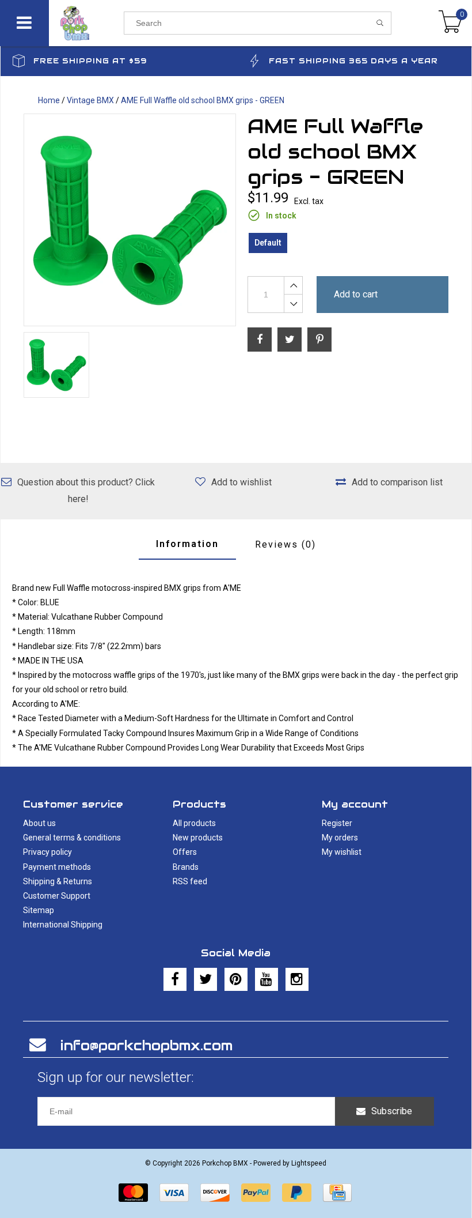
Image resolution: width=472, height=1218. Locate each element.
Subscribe (391, 1111)
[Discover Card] (215, 1192)
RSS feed (190, 881)
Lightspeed (308, 1163)
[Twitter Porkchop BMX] (205, 979)
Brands (186, 867)
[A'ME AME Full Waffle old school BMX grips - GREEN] (129, 220)
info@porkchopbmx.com (146, 1045)
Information (187, 543)
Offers (185, 852)
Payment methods (57, 867)
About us (39, 823)
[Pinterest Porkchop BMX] (236, 979)
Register (337, 823)
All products (194, 823)
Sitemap (38, 910)
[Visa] (174, 1192)
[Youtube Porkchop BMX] (266, 979)
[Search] (380, 23)
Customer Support (56, 895)
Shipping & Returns (57, 881)
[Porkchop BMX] (86, 23)
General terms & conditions (72, 837)
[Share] (260, 339)
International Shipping (62, 924)
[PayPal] (256, 1192)
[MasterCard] (133, 1192)
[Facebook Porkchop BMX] (174, 979)
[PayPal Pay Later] (296, 1192)
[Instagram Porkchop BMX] (297, 979)
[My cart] (450, 23)
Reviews (285, 544)
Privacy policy (47, 852)
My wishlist (341, 852)
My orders (340, 837)
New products (198, 837)
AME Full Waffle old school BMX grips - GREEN (202, 100)
